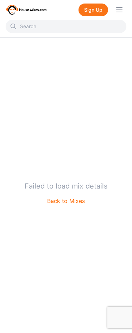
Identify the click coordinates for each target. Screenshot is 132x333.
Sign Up (93, 10)
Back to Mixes (66, 200)
